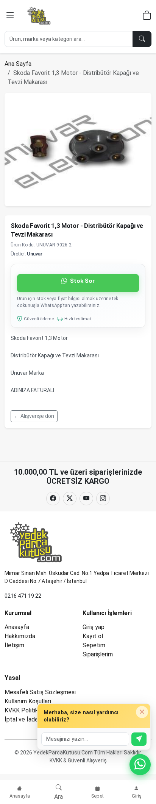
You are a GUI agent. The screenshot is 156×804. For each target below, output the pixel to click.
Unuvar (34, 254)
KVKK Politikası (25, 710)
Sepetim (94, 645)
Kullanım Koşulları (28, 701)
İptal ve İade (21, 719)
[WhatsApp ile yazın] (140, 764)
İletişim (14, 645)
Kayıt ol (93, 636)
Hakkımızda (20, 636)
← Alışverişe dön (34, 416)
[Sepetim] (146, 16)
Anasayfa (17, 627)
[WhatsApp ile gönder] (139, 739)
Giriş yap (94, 627)
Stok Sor (82, 280)
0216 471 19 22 (23, 596)
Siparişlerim (98, 654)
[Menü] (10, 15)
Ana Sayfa (18, 63)
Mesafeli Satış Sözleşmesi (40, 692)
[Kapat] (142, 712)
